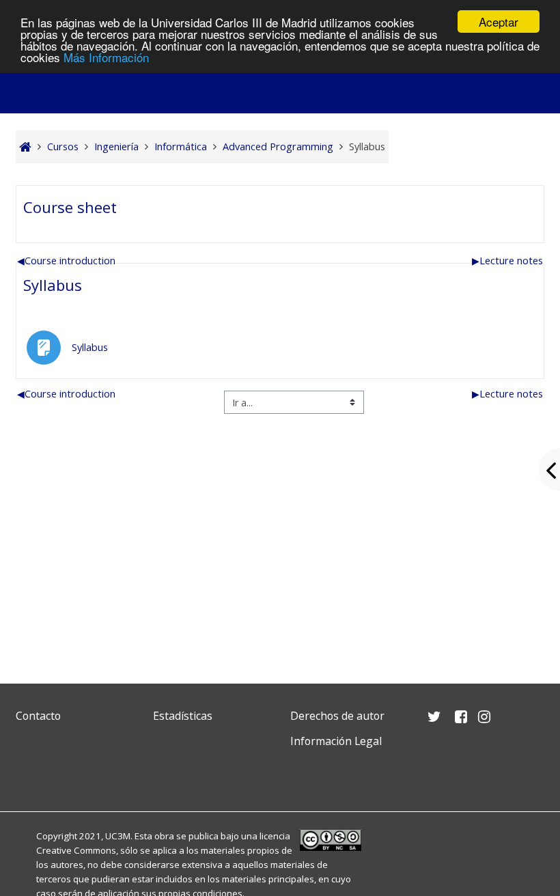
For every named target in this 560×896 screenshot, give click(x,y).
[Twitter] (29, 773)
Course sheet (70, 207)
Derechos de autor (337, 715)
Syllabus (52, 285)
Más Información (106, 57)
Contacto (38, 715)
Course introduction (66, 260)
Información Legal (336, 740)
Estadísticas (182, 715)
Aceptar (498, 21)
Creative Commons (76, 850)
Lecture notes (507, 260)
